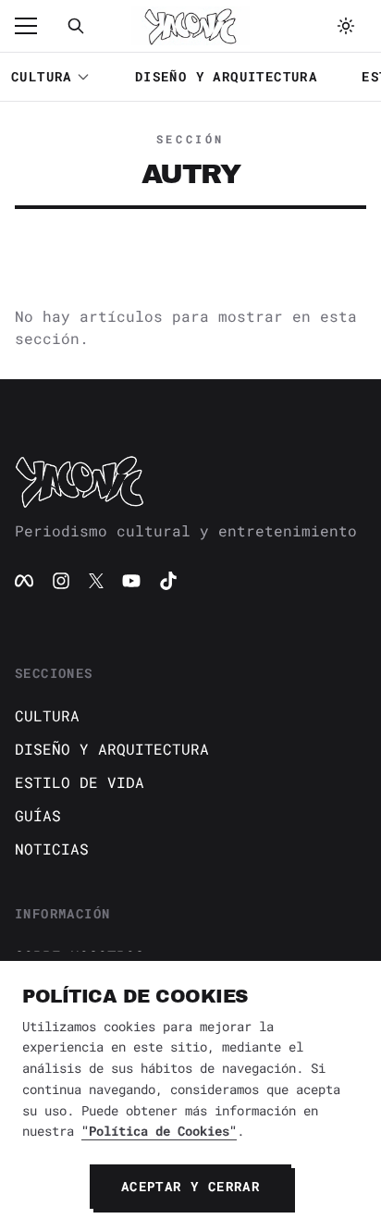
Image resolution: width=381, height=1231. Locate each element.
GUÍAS (38, 815)
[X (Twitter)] (96, 580)
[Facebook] (24, 581)
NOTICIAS (52, 848)
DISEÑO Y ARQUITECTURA (226, 76)
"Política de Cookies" (159, 1130)
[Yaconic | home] (190, 481)
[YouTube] (131, 581)
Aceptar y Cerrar (190, 1186)
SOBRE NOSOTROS (79, 956)
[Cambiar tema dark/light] (346, 26)
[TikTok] (168, 581)
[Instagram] (61, 581)
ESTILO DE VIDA (79, 782)
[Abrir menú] (35, 26)
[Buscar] (75, 26)
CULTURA (41, 76)
